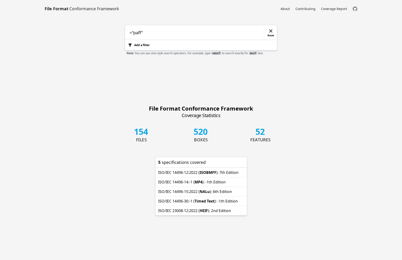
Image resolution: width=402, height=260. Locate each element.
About (285, 9)
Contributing (305, 9)
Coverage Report (334, 9)
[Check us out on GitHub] (355, 8)
